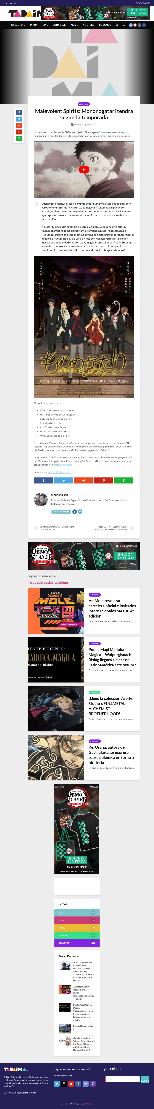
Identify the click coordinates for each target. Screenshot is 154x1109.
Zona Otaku (83, 104)
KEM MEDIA (89, 1104)
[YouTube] (71, 1084)
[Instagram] (64, 1084)
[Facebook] (78, 1084)
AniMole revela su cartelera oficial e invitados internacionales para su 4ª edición (112, 608)
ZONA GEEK (59, 25)
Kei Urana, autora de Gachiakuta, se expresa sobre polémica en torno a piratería (111, 755)
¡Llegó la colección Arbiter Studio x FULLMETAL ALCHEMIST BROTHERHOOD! (111, 706)
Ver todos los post (61, 512)
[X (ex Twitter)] (57, 1084)
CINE (45, 25)
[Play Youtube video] (84, 169)
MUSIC (74, 25)
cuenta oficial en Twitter (59, 472)
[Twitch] (93, 1084)
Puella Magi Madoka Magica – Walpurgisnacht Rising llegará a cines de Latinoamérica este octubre (113, 657)
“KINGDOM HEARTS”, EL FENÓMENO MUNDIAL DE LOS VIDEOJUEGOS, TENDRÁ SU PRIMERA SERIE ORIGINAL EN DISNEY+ (83, 971)
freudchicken (78, 125)
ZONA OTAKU (18, 25)
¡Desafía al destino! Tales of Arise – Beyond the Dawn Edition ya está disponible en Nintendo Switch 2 (84, 1044)
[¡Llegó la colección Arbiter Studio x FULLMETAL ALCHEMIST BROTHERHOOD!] (56, 708)
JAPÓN (33, 25)
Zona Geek (94, 692)
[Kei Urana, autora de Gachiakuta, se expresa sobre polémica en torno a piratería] (56, 757)
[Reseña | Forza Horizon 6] (65, 1028)
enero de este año (63, 464)
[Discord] (86, 1084)
